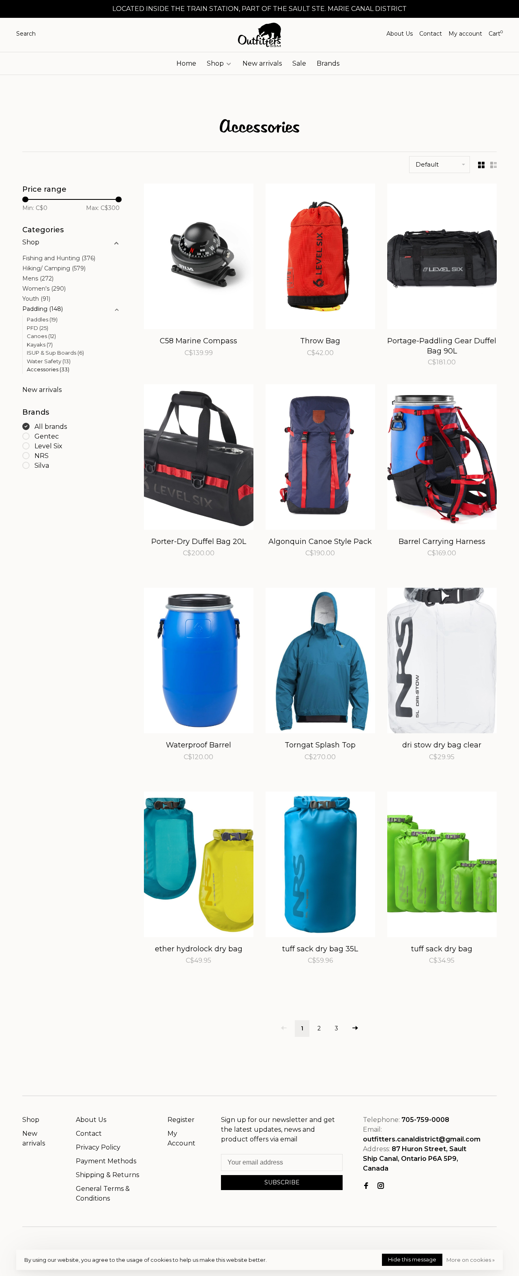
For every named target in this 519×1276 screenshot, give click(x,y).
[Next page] (355, 1028)
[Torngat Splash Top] (320, 662)
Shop (216, 63)
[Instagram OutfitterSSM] (380, 1186)
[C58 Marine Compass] (198, 258)
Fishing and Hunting (58, 258)
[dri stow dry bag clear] (442, 662)
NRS (41, 456)
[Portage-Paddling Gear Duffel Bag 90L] (442, 258)
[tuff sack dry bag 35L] (320, 866)
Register (181, 1120)
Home (186, 63)
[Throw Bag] (320, 258)
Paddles (42, 319)
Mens (38, 278)
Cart (496, 33)
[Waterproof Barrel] (198, 662)
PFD (37, 328)
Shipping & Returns (107, 1175)
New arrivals (262, 63)
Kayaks (40, 344)
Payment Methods (106, 1161)
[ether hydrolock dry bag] (198, 866)
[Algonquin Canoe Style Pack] (320, 458)
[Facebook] (366, 1186)
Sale (299, 63)
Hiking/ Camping (54, 268)
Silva (41, 465)
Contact (430, 33)
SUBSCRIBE (282, 1182)
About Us (399, 33)
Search (26, 33)
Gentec (46, 436)
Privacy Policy (98, 1147)
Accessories (48, 369)
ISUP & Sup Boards (55, 352)
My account (465, 33)
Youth (36, 298)
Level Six (48, 446)
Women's (44, 288)
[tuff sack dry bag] (442, 866)
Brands (328, 63)
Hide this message (412, 1259)
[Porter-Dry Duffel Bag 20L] (198, 458)
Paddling (42, 309)
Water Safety (49, 361)
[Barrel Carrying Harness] (442, 458)
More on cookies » (470, 1260)
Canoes (41, 336)
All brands (50, 426)
